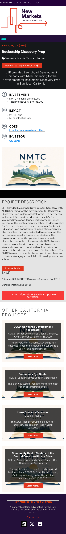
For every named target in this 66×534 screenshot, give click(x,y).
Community (10, 58)
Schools (21, 58)
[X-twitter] (32, 524)
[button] (3, 38)
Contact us (33, 517)
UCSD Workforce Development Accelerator (33, 328)
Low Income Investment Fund (27, 130)
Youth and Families (35, 58)
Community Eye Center (33, 374)
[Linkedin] (24, 524)
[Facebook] (40, 524)
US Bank (14, 140)
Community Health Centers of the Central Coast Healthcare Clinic (33, 455)
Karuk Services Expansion (33, 412)
